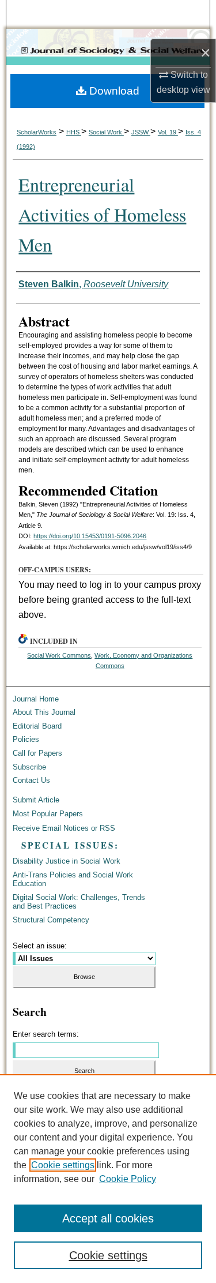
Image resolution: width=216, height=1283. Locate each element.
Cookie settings (62, 1165)
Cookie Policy (127, 1179)
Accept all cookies (108, 1218)
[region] (108, 1178)
